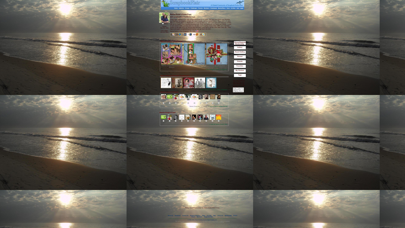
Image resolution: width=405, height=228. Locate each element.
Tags (240, 75)
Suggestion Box (208, 216)
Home (176, 8)
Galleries (181, 8)
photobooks (221, 222)
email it (217, 67)
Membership (228, 215)
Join (237, 8)
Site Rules (199, 216)
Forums (200, 8)
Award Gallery (240, 52)
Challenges (193, 8)
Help (214, 215)
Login (241, 8)
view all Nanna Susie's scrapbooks (216, 69)
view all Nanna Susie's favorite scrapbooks (213, 89)
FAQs (203, 215)
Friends (240, 61)
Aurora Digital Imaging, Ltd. (210, 220)
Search (193, 216)
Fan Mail (209, 215)
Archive (233, 8)
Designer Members (195, 215)
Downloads (213, 8)
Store (228, 8)
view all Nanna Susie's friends (217, 106)
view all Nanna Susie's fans (218, 124)
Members (206, 8)
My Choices (240, 70)
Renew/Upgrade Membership (240, 43)
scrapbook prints (212, 222)
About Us (170, 215)
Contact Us (185, 215)
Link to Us (220, 215)
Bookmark (177, 215)
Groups (187, 8)
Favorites (239, 66)
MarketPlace (222, 8)
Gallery (239, 47)
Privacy (235, 215)
